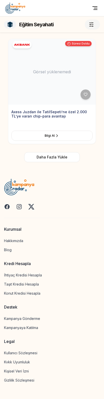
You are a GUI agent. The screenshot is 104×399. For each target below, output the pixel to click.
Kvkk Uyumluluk (17, 362)
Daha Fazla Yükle (52, 157)
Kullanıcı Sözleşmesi (20, 353)
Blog (8, 250)
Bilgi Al (50, 135)
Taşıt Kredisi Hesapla (21, 284)
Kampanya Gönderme (22, 318)
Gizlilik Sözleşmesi (19, 380)
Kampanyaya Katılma (21, 327)
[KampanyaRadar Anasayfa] (15, 8)
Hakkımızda (13, 241)
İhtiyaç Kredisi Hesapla (23, 275)
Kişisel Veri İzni (16, 371)
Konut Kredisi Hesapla (22, 293)
